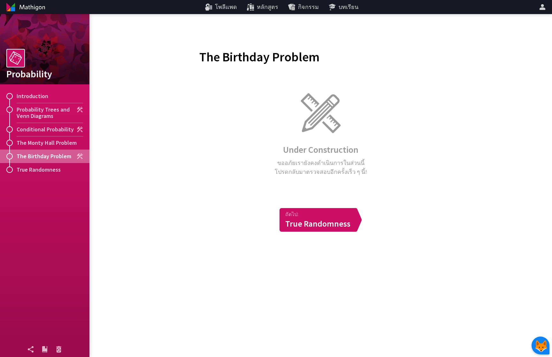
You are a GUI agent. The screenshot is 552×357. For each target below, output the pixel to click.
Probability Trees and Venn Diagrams (43, 113)
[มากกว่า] (543, 7)
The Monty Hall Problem (47, 142)
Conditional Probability (45, 129)
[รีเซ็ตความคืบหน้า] (59, 349)
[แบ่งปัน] (31, 349)
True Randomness (39, 169)
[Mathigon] (25, 7)
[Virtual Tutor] (540, 345)
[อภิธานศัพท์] (45, 349)
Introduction (32, 96)
